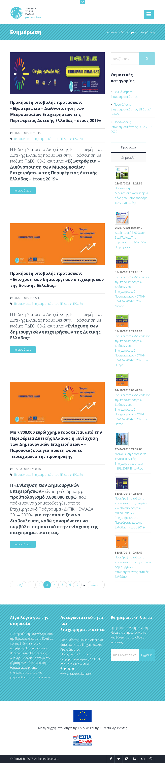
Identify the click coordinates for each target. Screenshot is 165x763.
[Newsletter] (142, 759)
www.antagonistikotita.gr (76, 673)
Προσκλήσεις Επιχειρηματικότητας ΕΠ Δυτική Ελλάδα (48, 139)
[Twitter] (118, 759)
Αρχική (132, 32)
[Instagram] (126, 759)
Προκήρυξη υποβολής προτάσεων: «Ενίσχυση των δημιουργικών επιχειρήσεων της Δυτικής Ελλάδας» (133, 567)
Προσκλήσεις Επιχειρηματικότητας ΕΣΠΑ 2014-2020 (132, 127)
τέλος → (96, 585)
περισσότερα (22, 190)
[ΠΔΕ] (151, 759)
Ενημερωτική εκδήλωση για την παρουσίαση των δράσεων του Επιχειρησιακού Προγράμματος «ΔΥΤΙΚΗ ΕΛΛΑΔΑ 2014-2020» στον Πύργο (132, 350)
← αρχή (18, 585)
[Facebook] (111, 759)
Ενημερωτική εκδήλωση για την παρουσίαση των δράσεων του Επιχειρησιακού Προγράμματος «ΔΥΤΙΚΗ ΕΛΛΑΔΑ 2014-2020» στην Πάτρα (132, 409)
